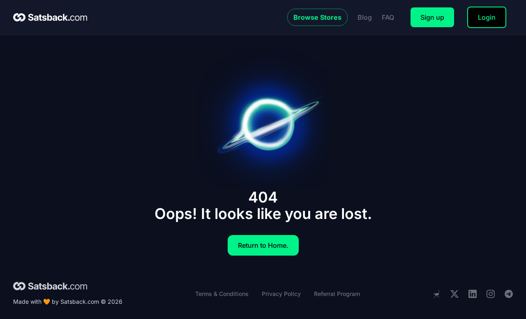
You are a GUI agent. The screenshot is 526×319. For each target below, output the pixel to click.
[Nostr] (436, 294)
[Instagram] (491, 294)
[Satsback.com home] (50, 17)
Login (487, 17)
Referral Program (337, 293)
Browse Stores (317, 17)
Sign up (432, 17)
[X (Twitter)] (454, 294)
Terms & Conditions (222, 293)
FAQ (388, 17)
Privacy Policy (281, 293)
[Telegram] (509, 294)
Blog (365, 17)
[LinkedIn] (472, 294)
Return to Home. (263, 245)
